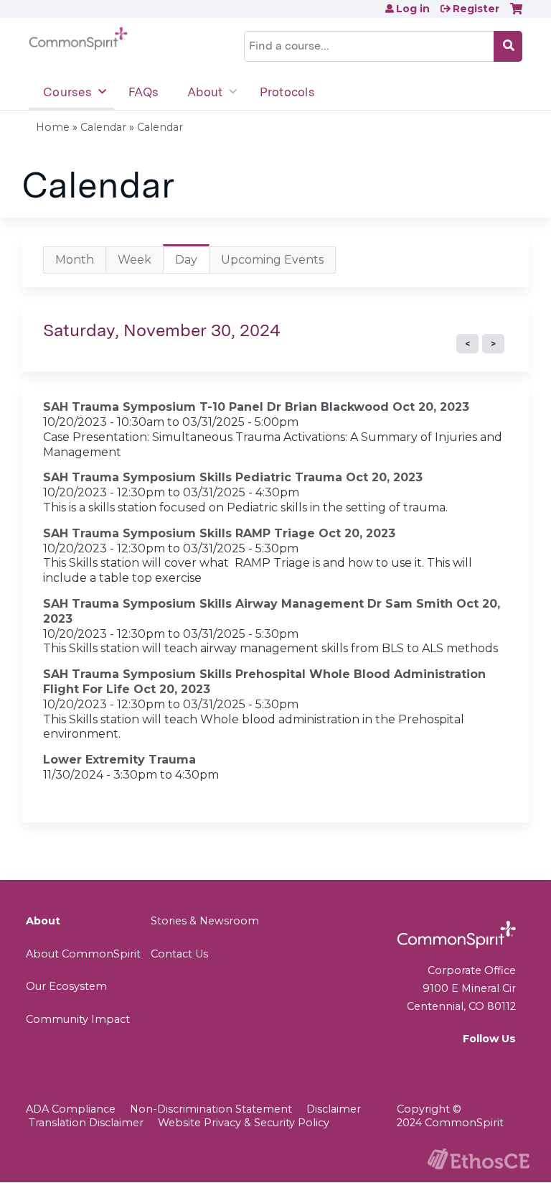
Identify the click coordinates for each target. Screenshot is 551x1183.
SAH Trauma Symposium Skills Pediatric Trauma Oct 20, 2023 (233, 477)
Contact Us (179, 953)
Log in (413, 9)
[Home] (78, 39)
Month (74, 259)
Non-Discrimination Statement (211, 1109)
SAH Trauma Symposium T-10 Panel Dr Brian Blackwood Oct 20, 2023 (256, 407)
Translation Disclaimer (86, 1122)
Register (476, 9)
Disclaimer (333, 1109)
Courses (67, 92)
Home (53, 127)
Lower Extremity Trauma (119, 759)
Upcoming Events (272, 259)
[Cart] (516, 14)
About (204, 92)
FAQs (143, 92)
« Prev (467, 344)
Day (192, 263)
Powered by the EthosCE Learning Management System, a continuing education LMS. (478, 1159)
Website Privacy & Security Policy (243, 1122)
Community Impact (78, 1019)
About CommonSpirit (83, 953)
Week (134, 259)
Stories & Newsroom (205, 920)
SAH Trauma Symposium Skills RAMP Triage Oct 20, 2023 (219, 533)
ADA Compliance (71, 1109)
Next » (493, 344)
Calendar (103, 127)
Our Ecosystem (66, 986)
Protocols (287, 92)
